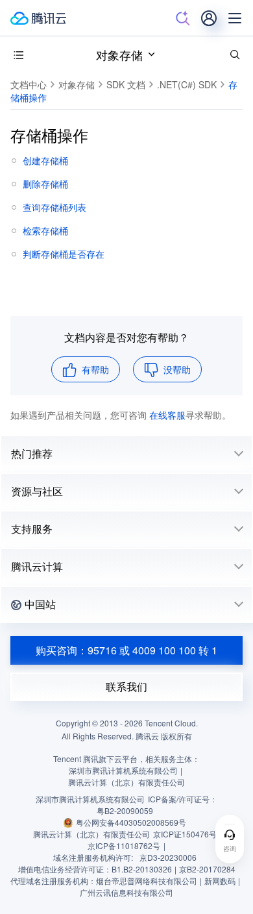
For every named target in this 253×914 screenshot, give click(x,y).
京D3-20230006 (168, 857)
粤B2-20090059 (125, 810)
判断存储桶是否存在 (63, 253)
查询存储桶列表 (54, 207)
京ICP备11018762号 (124, 845)
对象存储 (119, 54)
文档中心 (28, 84)
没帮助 (177, 369)
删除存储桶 (45, 183)
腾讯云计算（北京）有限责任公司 (91, 833)
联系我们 (126, 686)
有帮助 (95, 369)
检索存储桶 (45, 230)
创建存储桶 (45, 160)
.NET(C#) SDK (187, 84)
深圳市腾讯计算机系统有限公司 (90, 798)
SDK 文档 (125, 84)
